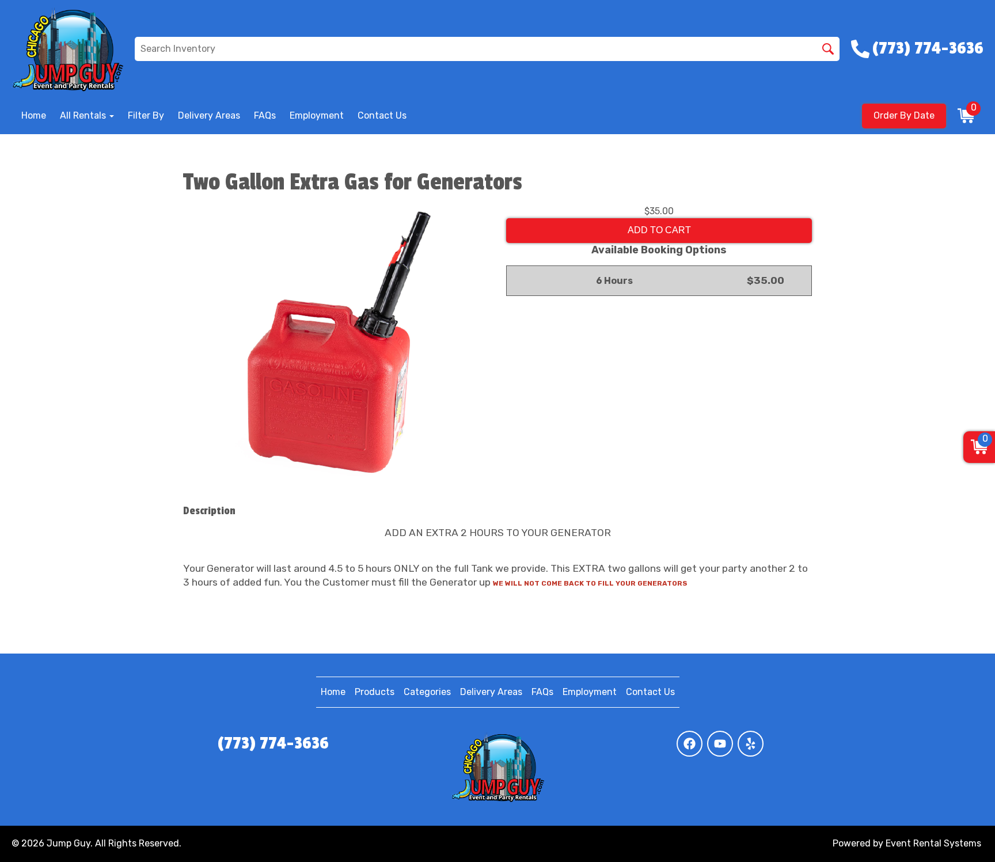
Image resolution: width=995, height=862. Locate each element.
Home (33, 115)
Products (374, 691)
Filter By (146, 115)
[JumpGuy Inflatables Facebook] (689, 744)
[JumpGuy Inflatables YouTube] (720, 744)
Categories (427, 691)
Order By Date (904, 115)
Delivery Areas (209, 115)
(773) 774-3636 (273, 743)
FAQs (265, 115)
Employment (317, 115)
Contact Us (382, 115)
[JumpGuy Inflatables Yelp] (751, 744)
